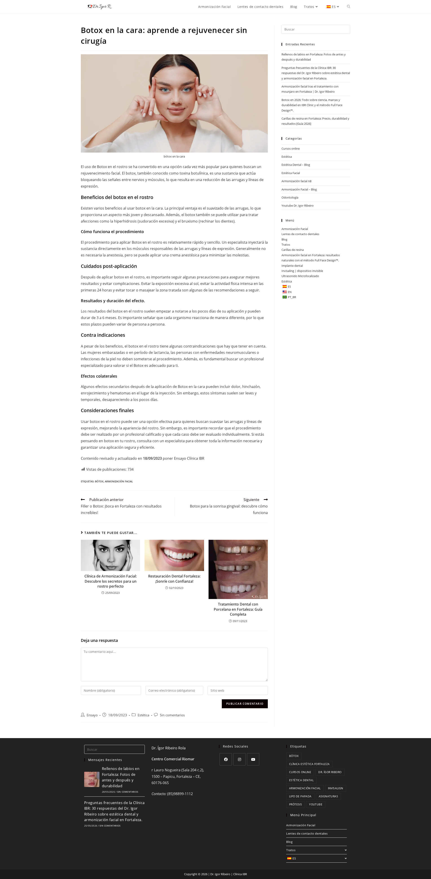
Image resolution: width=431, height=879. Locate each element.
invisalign (335, 788)
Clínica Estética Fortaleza (309, 764)
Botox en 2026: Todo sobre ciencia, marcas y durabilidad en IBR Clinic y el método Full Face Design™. (311, 105)
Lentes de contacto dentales (300, 234)
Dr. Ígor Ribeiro (329, 772)
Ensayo (180, 458)
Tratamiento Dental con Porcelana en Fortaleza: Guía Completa (238, 609)
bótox (99, 481)
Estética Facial (290, 173)
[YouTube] (253, 759)
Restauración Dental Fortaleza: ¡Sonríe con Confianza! (174, 579)
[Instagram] (239, 759)
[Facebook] (226, 759)
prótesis (295, 804)
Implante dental (292, 266)
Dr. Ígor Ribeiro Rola (169, 748)
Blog (284, 239)
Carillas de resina (292, 250)
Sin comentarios (172, 715)
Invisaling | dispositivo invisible (302, 271)
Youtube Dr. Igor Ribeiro (297, 205)
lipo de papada (300, 796)
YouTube (315, 804)
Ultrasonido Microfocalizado (300, 276)
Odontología (289, 197)
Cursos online (290, 148)
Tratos (285, 245)
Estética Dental (301, 780)
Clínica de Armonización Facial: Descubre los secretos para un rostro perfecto (110, 581)
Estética (143, 715)
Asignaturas (328, 796)
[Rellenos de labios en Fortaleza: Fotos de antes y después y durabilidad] (91, 779)
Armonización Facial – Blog (299, 189)
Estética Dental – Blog (295, 165)
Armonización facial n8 (296, 181)
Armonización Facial (119, 481)
